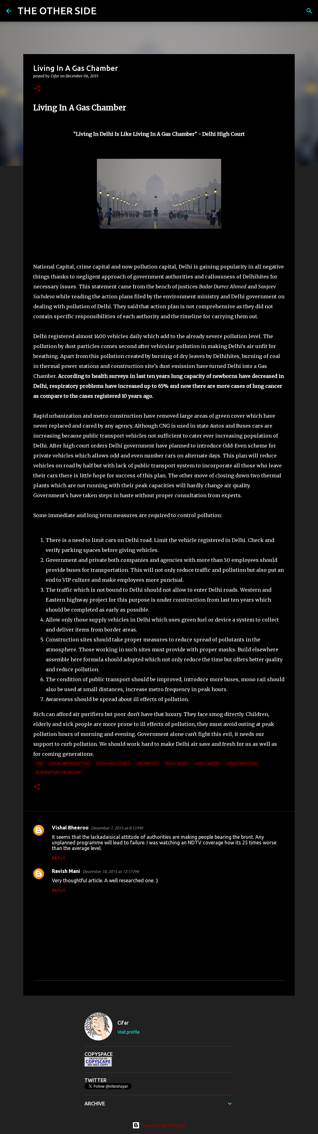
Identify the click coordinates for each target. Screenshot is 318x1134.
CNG (39, 763)
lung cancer (207, 763)
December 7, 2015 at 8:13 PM (117, 828)
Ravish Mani (66, 871)
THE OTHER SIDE (57, 10)
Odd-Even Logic (242, 763)
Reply (59, 858)
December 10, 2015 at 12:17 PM (111, 871)
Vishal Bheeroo (70, 827)
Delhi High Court (113, 763)
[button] (37, 89)
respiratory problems (58, 772)
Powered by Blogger (163, 1125)
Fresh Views (176, 763)
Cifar (123, 1023)
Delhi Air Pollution (69, 763)
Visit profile (128, 1032)
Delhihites (147, 763)
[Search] (105, 10)
